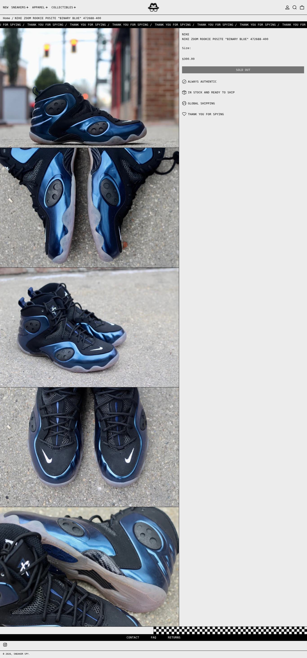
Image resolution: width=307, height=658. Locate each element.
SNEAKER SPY (21, 653)
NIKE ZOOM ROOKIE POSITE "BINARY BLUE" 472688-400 (58, 18)
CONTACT (133, 637)
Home (6, 18)
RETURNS (174, 637)
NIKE (185, 34)
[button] (294, 7)
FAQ (153, 637)
